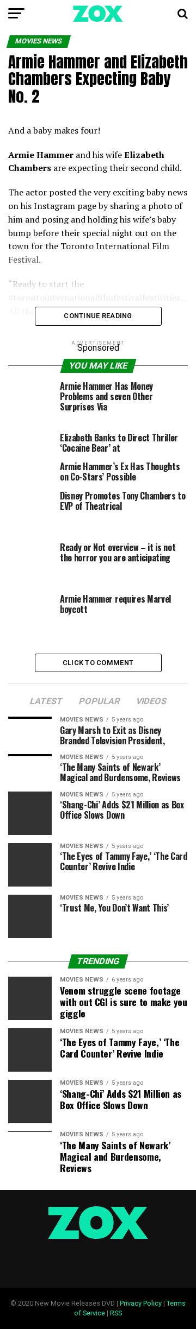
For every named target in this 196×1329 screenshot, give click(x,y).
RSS (116, 1313)
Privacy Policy (141, 1303)
